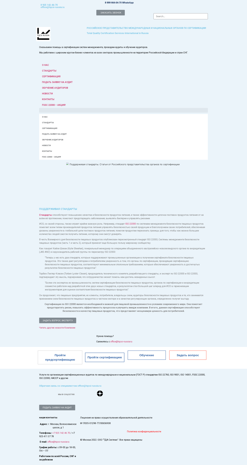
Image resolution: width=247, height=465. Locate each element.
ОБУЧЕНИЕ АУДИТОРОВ (55, 88)
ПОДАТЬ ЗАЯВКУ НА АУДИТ (57, 82)
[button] (110, 12)
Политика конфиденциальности (144, 431)
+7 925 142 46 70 (61, 433)
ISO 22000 (130, 223)
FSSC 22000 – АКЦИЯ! (54, 105)
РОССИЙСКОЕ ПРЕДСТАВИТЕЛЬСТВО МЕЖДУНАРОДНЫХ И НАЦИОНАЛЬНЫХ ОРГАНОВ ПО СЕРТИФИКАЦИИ (146, 28)
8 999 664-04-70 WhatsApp (119, 2)
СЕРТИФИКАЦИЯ (51, 76)
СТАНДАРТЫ (49, 70)
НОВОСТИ (47, 93)
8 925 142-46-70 (49, 5)
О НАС (45, 65)
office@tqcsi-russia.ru (52, 7)
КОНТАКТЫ (48, 99)
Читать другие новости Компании (57, 327)
